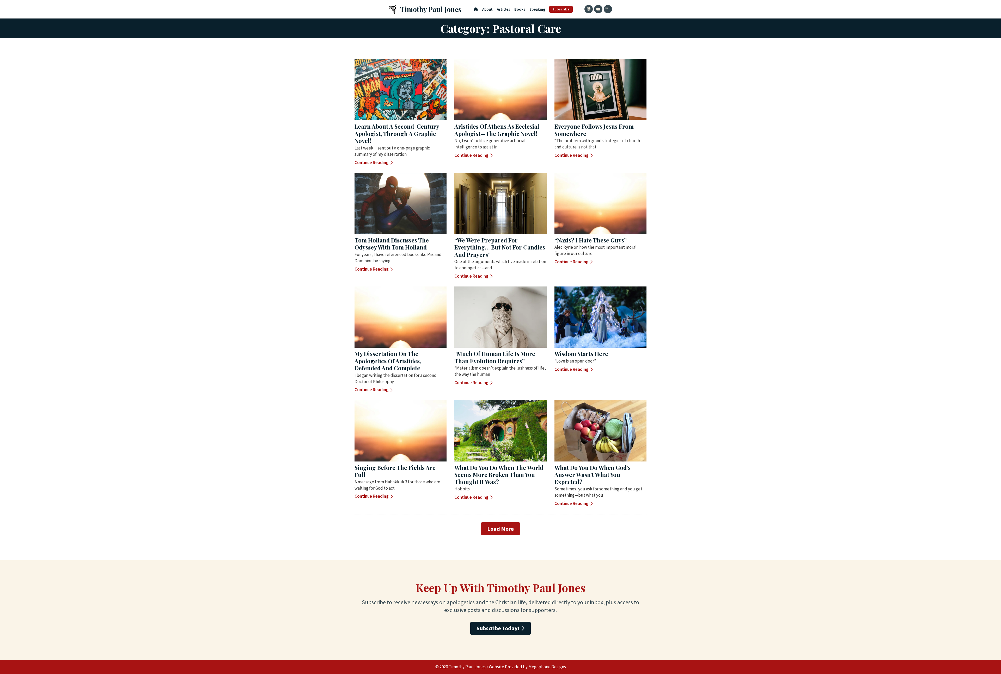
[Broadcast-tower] (608, 9)
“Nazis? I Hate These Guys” (590, 240)
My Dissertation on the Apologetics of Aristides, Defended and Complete (388, 361)
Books (519, 9)
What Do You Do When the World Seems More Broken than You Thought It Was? (498, 475)
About (487, 9)
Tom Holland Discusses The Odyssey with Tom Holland (392, 243)
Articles (503, 9)
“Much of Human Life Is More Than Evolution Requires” (494, 357)
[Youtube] (598, 9)
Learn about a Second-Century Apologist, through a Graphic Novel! (397, 133)
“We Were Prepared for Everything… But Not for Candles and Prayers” (499, 247)
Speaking (537, 9)
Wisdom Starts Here (581, 354)
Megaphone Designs (547, 667)
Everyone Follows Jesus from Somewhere (594, 130)
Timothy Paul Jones (430, 9)
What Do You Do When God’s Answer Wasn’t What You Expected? (592, 475)
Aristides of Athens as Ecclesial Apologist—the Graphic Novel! (496, 130)
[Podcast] (588, 9)
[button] (500, 528)
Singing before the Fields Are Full (395, 471)
